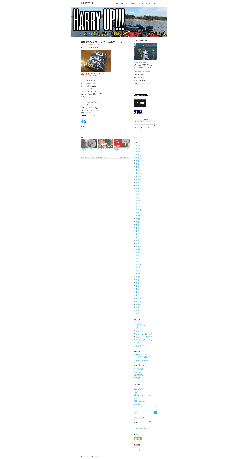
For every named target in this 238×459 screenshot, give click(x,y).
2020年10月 (138, 248)
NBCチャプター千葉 (138, 369)
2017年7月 (138, 306)
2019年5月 (138, 273)
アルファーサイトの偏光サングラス (144, 334)
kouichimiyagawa (92, 44)
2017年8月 (138, 304)
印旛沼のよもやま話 (140, 325)
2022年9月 (138, 213)
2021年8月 (138, 233)
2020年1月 (138, 261)
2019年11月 (138, 264)
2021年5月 (138, 237)
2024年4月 (138, 185)
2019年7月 (138, 270)
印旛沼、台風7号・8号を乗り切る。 (144, 356)
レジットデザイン (138, 378)
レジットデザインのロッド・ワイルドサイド (146, 333)
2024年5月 (138, 184)
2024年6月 (138, 182)
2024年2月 (138, 188)
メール (154, 3)
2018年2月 (138, 295)
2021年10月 (138, 230)
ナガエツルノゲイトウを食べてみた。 (88, 148)
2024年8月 (138, 179)
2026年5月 (138, 148)
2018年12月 (138, 280)
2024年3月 (138, 187)
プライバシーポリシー (141, 428)
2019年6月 (138, 271)
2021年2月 (138, 242)
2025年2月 (138, 170)
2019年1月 (138, 279)
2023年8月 (138, 197)
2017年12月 (138, 298)
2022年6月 (138, 218)
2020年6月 (138, 254)
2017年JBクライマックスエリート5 (121, 148)
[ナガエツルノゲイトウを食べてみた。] (89, 143)
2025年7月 (138, 163)
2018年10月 (138, 283)
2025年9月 (138, 160)
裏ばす (135, 400)
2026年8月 (138, 145)
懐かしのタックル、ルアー (142, 345)
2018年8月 (138, 286)
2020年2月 (138, 260)
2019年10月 (138, 265)
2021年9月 (138, 231)
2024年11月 (138, 175)
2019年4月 (138, 274)
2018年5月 (138, 291)
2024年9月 (138, 178)
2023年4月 (138, 203)
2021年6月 (138, 236)
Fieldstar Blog (137, 392)
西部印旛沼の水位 (138, 374)
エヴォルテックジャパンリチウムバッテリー (146, 340)
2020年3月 (138, 258)
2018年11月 (138, 282)
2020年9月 (138, 249)
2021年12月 (138, 227)
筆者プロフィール (124, 3)
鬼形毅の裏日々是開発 (139, 389)
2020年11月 (138, 246)
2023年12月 (138, 191)
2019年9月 (138, 267)
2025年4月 (138, 167)
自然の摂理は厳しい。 (124, 157)
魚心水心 (136, 398)
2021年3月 (138, 240)
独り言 (98, 44)
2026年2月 (138, 152)
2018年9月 (138, 285)
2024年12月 (138, 173)
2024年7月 (138, 181)
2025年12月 (138, 155)
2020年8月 (138, 251)
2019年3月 (138, 276)
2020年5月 (138, 255)
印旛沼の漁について (140, 327)
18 (138, 129)
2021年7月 (138, 234)
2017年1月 (138, 315)
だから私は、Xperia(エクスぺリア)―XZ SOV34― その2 (94, 157)
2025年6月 (138, 164)
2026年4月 (138, 149)
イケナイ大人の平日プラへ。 (142, 357)
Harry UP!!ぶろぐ (148, 83)
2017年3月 (138, 312)
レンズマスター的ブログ (139, 388)
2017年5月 (138, 309)
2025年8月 (138, 161)
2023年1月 (138, 207)
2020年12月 (138, 245)
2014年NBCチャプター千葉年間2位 (142, 71)
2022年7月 (138, 216)
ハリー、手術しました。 (141, 354)
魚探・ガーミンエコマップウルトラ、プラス (146, 339)
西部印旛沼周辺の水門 (139, 375)
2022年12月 (138, 209)
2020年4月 (138, 257)
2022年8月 (138, 215)
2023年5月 (138, 202)
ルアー (137, 343)
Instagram (148, 3)
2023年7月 (138, 199)
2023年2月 (138, 206)
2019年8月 (138, 268)
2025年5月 (138, 166)
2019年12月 (138, 262)
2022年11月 (138, 210)
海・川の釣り (139, 330)
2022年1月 (138, 225)
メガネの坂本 (137, 377)
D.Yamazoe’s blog (138, 406)
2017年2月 (138, 313)
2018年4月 (138, 292)
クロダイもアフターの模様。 (142, 360)
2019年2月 (138, 277)
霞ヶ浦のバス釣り (140, 328)
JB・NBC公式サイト (138, 368)
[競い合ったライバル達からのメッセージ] (105, 143)
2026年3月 (138, 151)
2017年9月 (138, 303)
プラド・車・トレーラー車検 (142, 337)
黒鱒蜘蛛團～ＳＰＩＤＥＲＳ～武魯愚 (142, 395)
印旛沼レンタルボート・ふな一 (141, 372)
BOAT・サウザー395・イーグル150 (144, 336)
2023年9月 (138, 196)
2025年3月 (138, 169)
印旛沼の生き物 (139, 324)
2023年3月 (138, 204)
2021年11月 (138, 228)
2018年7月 (138, 288)
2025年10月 (138, 158)
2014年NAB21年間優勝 (139, 70)
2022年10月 (138, 212)
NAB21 (135, 371)
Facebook (133, 3)
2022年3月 (138, 222)
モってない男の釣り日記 (139, 401)
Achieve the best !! (138, 403)
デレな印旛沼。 (139, 359)
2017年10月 (138, 301)
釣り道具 (138, 342)
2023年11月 (138, 193)
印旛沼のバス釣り (140, 322)
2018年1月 (138, 297)
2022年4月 (138, 221)
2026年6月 (138, 146)
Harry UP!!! (87, 2)
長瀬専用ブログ (137, 394)
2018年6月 (138, 289)
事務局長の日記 (137, 404)
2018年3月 (138, 294)
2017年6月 (138, 307)
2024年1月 (138, 190)
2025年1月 (138, 172)
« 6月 (135, 137)
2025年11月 (138, 157)
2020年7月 (138, 252)
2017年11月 (138, 300)
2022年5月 (138, 219)
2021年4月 (138, 239)
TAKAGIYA (136, 397)
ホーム (117, 3)
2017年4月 (138, 310)
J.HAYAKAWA (137, 391)
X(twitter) (140, 3)
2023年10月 (138, 194)
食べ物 (137, 346)
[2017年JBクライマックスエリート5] (122, 143)
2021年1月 (138, 243)
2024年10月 (138, 176)
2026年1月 (138, 154)
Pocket (93, 115)
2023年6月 (138, 200)
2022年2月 (138, 224)
